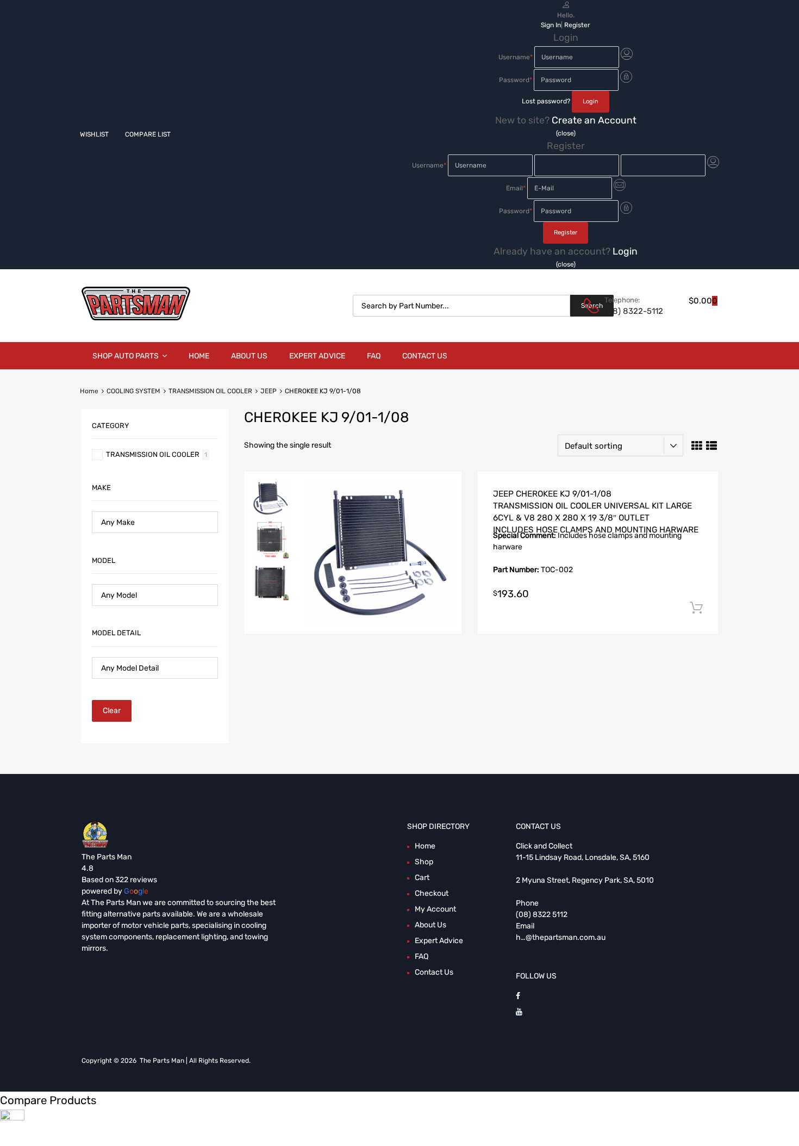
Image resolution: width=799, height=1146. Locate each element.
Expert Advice (317, 356)
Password (515, 80)
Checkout (431, 893)
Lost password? (546, 101)
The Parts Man (107, 857)
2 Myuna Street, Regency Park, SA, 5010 (585, 880)
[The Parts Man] (136, 318)
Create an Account (594, 120)
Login (625, 251)
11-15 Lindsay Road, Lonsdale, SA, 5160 (583, 857)
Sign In (551, 25)
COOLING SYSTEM (133, 391)
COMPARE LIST (148, 134)
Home (199, 356)
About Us (249, 356)
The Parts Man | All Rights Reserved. (195, 1060)
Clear (112, 710)
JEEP (268, 391)
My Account (435, 909)
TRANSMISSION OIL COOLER (210, 391)
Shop (424, 861)
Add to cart (696, 608)
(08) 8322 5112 (541, 914)
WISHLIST (94, 134)
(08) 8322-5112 (631, 311)
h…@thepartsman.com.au (561, 937)
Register (577, 25)
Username (515, 57)
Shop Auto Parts (125, 356)
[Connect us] (518, 996)
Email (516, 188)
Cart (422, 877)
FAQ (373, 356)
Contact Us (424, 356)
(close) (566, 133)
